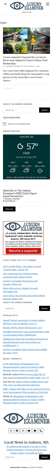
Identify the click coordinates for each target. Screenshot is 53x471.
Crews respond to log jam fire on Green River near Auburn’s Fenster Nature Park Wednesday (25, 60)
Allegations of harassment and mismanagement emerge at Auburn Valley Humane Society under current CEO (23, 367)
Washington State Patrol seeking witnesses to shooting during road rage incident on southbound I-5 (25, 342)
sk (4, 363)
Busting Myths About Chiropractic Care (22, 327)
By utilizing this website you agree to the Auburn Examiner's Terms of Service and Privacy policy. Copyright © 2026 (26, 449)
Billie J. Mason (10, 388)
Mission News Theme (18, 467)
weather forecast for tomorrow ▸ (26, 177)
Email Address (9, 201)
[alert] (26, 124)
